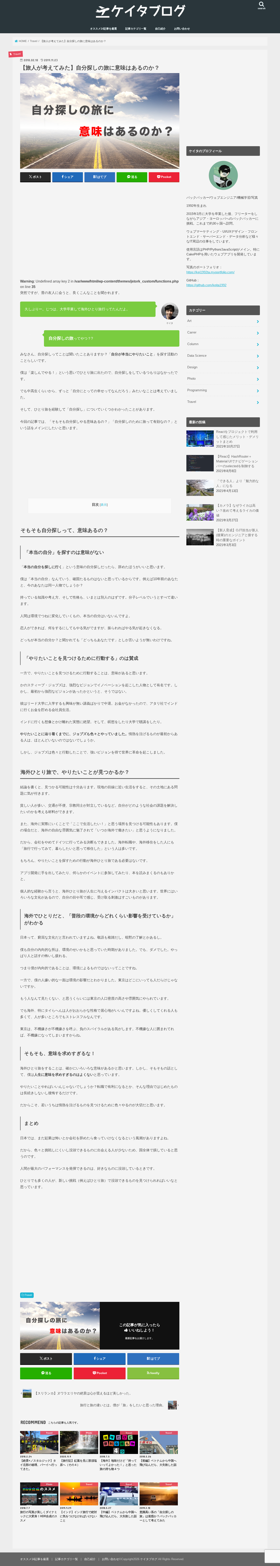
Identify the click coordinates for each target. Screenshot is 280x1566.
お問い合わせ (182, 28)
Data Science (196, 355)
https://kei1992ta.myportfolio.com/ (210, 272)
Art (189, 321)
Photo (191, 378)
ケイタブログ (148, 1559)
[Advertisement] (99, 229)
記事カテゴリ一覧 (135, 28)
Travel (28, 1295)
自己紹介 (160, 28)
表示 (104, 504)
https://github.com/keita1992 (206, 285)
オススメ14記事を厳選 (103, 28)
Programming (197, 390)
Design (192, 367)
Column (192, 344)
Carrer (191, 332)
